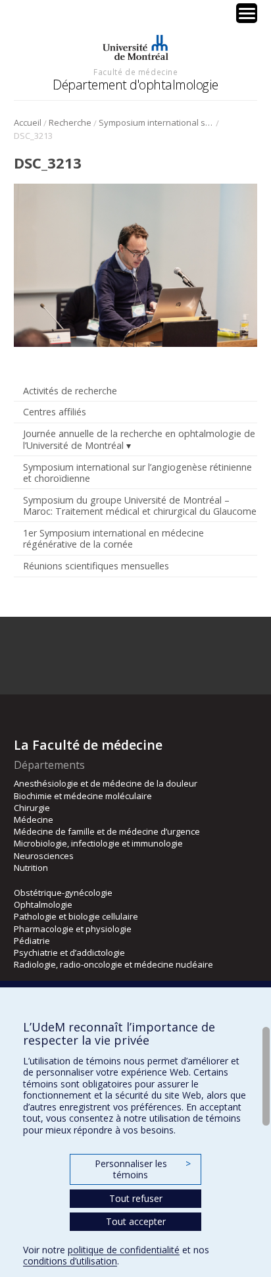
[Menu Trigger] (246, 13)
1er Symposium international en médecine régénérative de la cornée (113, 538)
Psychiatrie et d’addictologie (69, 952)
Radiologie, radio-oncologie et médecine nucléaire (113, 964)
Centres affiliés (54, 411)
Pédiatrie (32, 941)
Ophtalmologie (43, 904)
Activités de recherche (70, 390)
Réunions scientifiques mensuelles (96, 566)
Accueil (27, 122)
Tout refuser (135, 1198)
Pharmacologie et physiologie (73, 929)
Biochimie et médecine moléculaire (83, 796)
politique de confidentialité (124, 1249)
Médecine (33, 819)
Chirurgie (32, 808)
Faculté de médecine (135, 71)
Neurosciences (44, 856)
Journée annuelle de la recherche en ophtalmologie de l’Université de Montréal (139, 439)
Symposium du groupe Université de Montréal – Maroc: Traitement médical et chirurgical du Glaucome (140, 505)
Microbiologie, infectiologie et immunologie (98, 843)
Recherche (70, 122)
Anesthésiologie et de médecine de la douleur (105, 783)
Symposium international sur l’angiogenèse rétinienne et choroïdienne (156, 122)
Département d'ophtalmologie (135, 84)
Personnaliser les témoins (143, 1169)
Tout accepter (136, 1221)
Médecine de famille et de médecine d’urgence (107, 831)
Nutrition (31, 867)
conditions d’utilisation (70, 1261)
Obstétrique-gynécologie (63, 893)
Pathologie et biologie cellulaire (76, 916)
